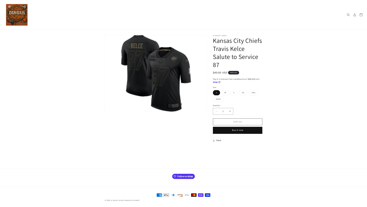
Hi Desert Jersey (117, 200)
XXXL (220, 100)
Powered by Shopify (132, 200)
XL (244, 93)
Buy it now (237, 130)
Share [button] (218, 140)
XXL (255, 93)
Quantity (216, 105)
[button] (348, 15)
